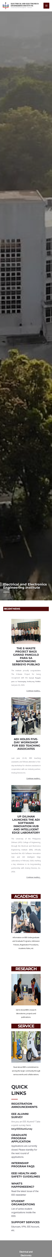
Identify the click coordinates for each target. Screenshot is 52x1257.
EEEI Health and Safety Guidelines (25, 1175)
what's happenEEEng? (22, 1185)
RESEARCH (26, 968)
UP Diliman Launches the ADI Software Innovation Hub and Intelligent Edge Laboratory (26, 824)
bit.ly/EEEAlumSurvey (21, 1128)
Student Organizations (23, 1203)
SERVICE (26, 1026)
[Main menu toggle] (46, 6)
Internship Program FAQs (23, 1164)
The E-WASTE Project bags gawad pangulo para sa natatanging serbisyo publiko (26, 656)
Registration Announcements (24, 1105)
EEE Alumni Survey (20, 1115)
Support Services (25, 1222)
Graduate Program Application (21, 1138)
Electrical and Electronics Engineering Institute (25, 5)
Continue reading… (33, 691)
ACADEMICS (26, 896)
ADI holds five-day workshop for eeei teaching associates (26, 744)
